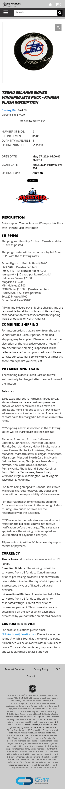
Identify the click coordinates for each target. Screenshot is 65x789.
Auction (37, 173)
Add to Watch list (34, 121)
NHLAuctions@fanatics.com (19, 634)
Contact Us (32, 676)
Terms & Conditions (15, 669)
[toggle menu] (5, 12)
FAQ (58, 669)
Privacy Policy (41, 669)
